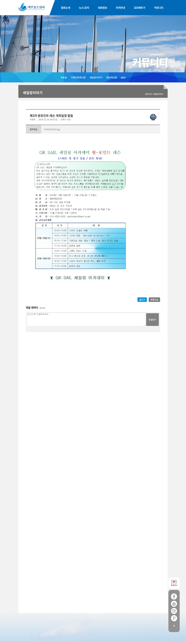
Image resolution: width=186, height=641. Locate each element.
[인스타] (174, 611)
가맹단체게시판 (78, 77)
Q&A (123, 77)
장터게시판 (111, 77)
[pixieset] (174, 618)
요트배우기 (139, 8)
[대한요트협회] (31, 7)
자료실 (63, 77)
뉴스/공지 (84, 8)
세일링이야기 (96, 77)
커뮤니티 (158, 8)
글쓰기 (142, 299)
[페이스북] (174, 596)
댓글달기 (152, 319)
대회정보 (102, 8)
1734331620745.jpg (52, 129)
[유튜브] (174, 604)
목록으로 (154, 299)
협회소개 (65, 8)
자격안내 (120, 8)
